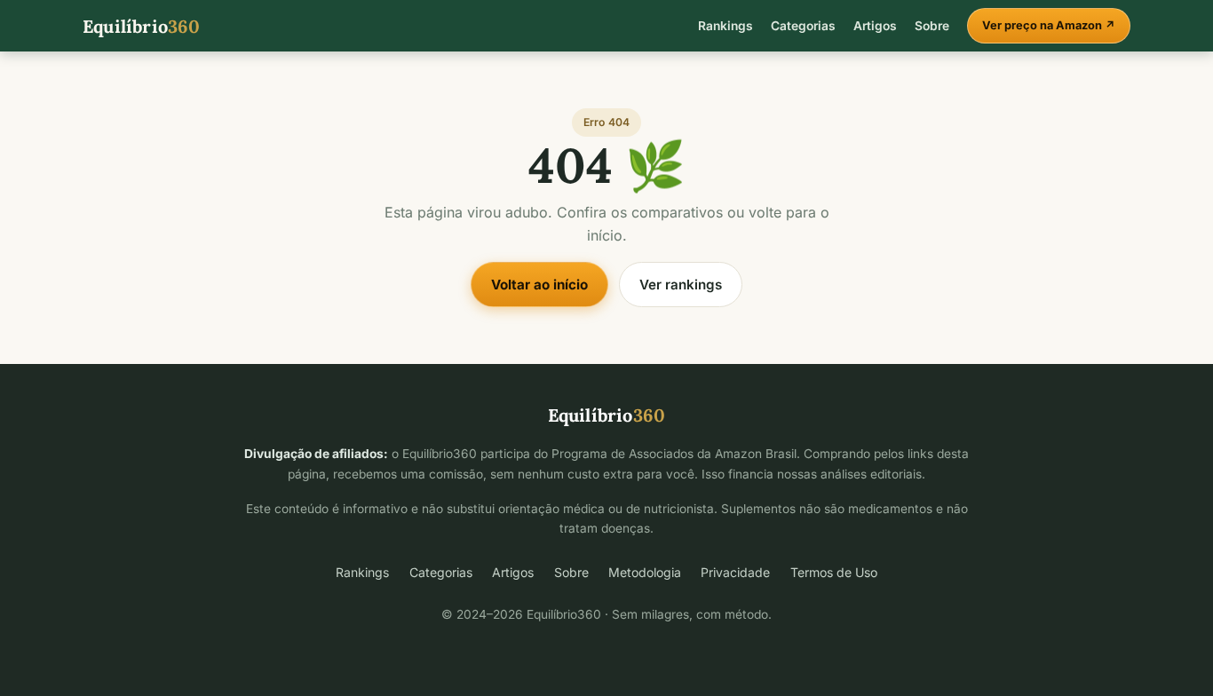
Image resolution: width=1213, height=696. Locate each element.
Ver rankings (680, 284)
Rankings (725, 26)
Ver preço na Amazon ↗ (1048, 25)
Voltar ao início (539, 284)
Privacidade (735, 572)
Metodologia (644, 572)
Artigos (875, 26)
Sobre (932, 26)
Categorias (803, 26)
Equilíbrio (142, 26)
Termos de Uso (833, 572)
